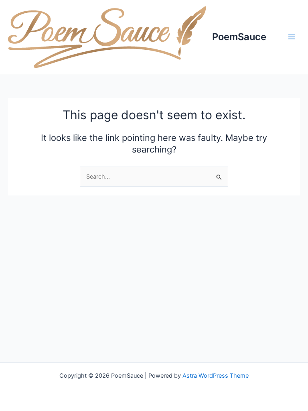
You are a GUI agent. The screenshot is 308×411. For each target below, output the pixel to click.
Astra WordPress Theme (215, 375)
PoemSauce (239, 37)
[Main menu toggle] (291, 36)
